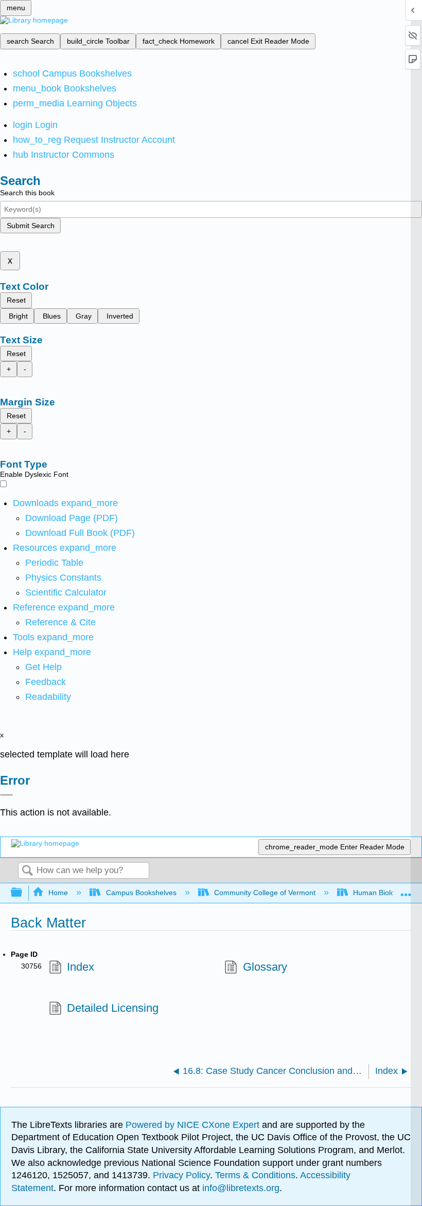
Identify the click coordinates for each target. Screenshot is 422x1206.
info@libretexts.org (239, 1188)
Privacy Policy (181, 1175)
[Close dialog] (6, 794)
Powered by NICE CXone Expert (194, 1125)
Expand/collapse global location (406, 889)
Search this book (27, 193)
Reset (16, 300)
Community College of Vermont (265, 892)
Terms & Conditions (255, 1175)
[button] (45, 682)
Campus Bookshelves (141, 892)
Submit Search (31, 225)
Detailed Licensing (113, 1007)
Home (58, 892)
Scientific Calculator (66, 592)
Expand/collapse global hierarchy (23, 892)
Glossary (265, 966)
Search (27, 871)
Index (80, 966)
